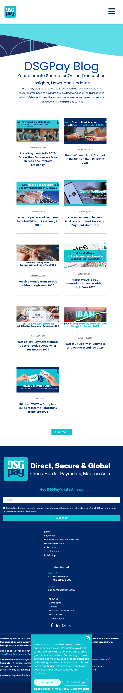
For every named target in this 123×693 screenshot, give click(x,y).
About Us (53, 598)
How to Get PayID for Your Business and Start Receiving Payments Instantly (85, 221)
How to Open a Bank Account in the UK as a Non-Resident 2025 (85, 159)
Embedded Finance (54, 543)
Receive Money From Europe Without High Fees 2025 (38, 283)
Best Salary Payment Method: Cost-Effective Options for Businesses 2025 (37, 345)
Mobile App (50, 555)
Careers (53, 606)
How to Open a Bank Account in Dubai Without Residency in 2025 (37, 221)
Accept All (47, 682)
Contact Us (55, 602)
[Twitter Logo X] (70, 626)
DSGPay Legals (80, 689)
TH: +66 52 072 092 (59, 580)
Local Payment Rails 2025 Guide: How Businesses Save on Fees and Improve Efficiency (37, 159)
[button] (87, 638)
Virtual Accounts (53, 551)
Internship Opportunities (61, 610)
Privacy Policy (60, 689)
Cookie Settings (76, 682)
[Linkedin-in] (58, 626)
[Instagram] (64, 626)
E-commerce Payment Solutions (61, 539)
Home (47, 531)
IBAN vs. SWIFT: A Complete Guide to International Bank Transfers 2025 (38, 408)
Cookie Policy (42, 689)
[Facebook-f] (52, 625)
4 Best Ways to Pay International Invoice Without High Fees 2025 (85, 283)
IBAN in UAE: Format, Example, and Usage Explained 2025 (85, 345)
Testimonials (55, 614)
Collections (50, 547)
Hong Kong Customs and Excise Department (24, 654)
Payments (49, 535)
